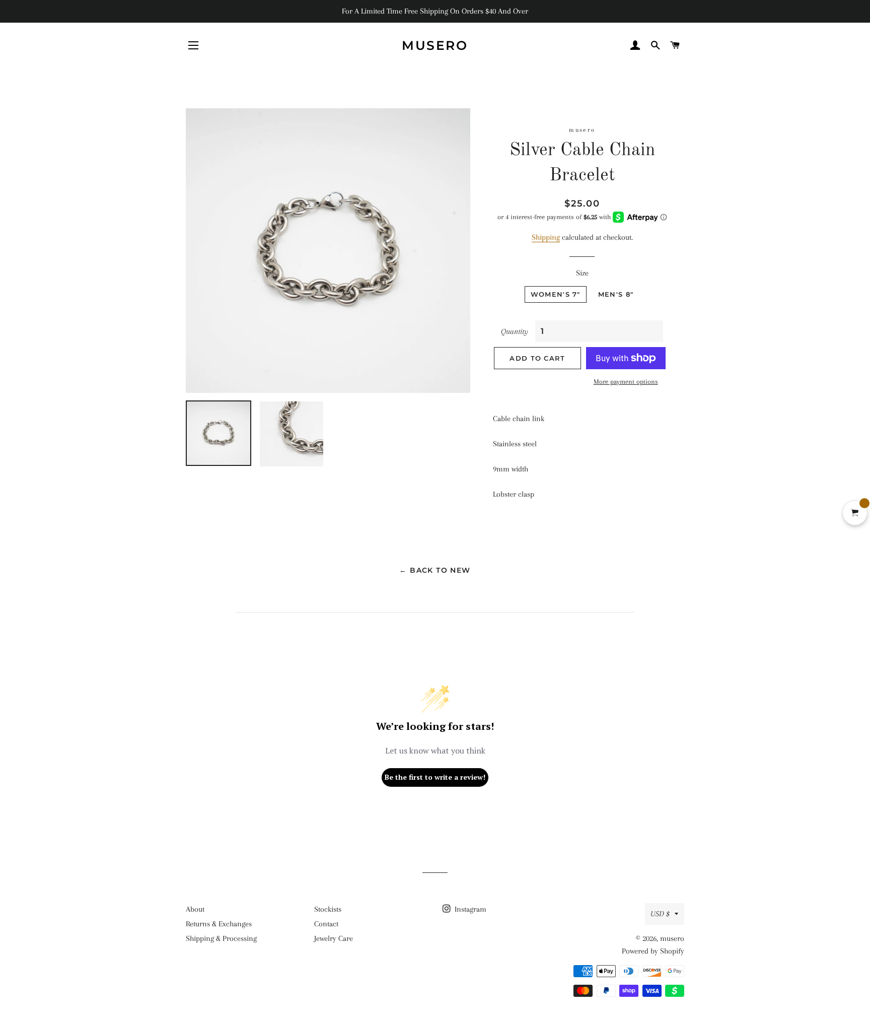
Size (582, 273)
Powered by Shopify (653, 951)
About (195, 909)
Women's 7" (556, 294)
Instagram (469, 909)
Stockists (327, 909)
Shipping (546, 237)
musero (435, 45)
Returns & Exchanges (219, 923)
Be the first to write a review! (435, 777)
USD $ (660, 913)
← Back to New (434, 570)
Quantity (514, 331)
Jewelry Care (333, 938)
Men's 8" (615, 294)
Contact (326, 923)
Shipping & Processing (221, 938)
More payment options (626, 381)
